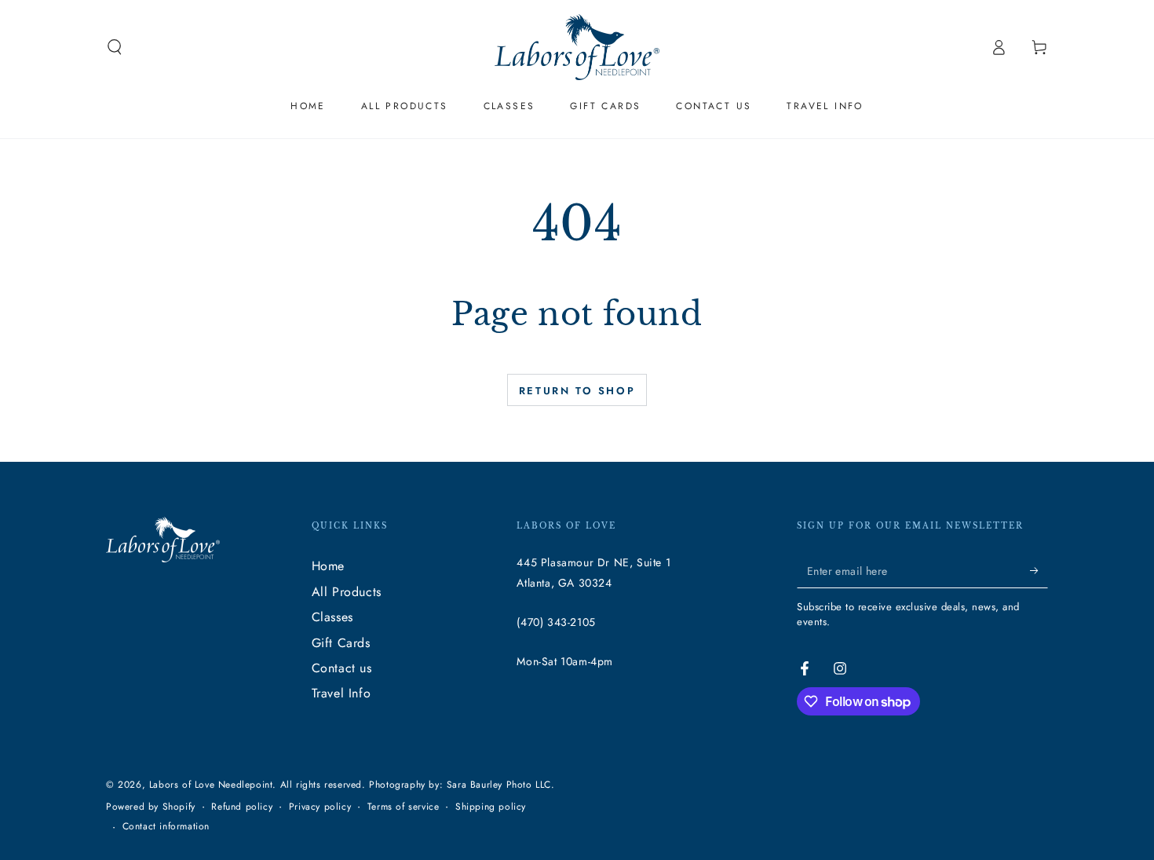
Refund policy (241, 807)
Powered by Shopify (150, 807)
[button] (114, 47)
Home (328, 566)
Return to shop (577, 390)
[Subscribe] (1039, 570)
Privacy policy (320, 807)
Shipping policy (490, 807)
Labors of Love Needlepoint (211, 785)
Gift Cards (341, 643)
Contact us (342, 668)
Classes (332, 617)
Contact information (166, 826)
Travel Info (341, 693)
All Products (347, 592)
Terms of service (403, 807)
